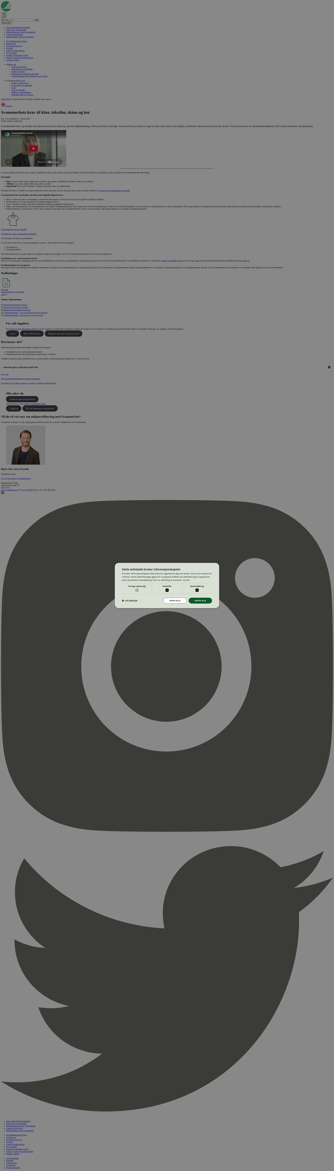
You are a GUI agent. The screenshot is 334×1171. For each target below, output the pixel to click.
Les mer (186, 580)
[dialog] (167, 585)
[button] (129, 600)
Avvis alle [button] (175, 600)
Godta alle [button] (200, 600)
